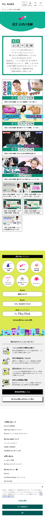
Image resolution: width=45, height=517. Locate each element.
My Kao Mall (8, 481)
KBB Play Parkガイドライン (13, 429)
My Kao (6, 473)
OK (22, 513)
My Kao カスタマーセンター (13, 464)
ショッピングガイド (10, 443)
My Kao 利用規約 (9, 426)
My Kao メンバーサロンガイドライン (16, 433)
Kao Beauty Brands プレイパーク (14, 477)
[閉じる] (42, 486)
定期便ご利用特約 (9, 447)
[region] (22, 500)
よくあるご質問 (9, 460)
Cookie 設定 (22, 500)
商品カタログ (22, 294)
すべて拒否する (22, 507)
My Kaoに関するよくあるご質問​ (22, 320)
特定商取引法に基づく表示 (12, 450)
